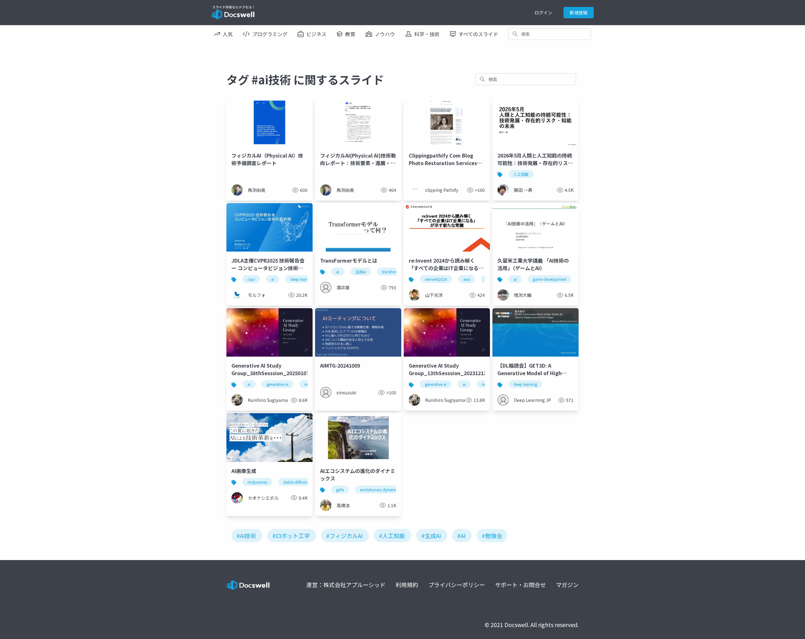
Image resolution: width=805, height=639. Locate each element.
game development (549, 279)
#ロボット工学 (291, 535)
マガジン (567, 585)
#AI (461, 535)
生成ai (360, 271)
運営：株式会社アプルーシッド (346, 585)
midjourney (257, 482)
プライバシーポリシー (456, 585)
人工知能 (521, 174)
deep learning (302, 279)
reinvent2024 (436, 279)
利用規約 (407, 585)
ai (272, 279)
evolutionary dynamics (379, 489)
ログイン (543, 12)
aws (466, 279)
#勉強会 (492, 535)
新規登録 (578, 12)
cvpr (251, 279)
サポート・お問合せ (520, 585)
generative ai (277, 384)
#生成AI (431, 535)
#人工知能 (392, 535)
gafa (340, 489)
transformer (392, 271)
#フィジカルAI (344, 535)
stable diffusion (296, 482)
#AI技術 (246, 535)
